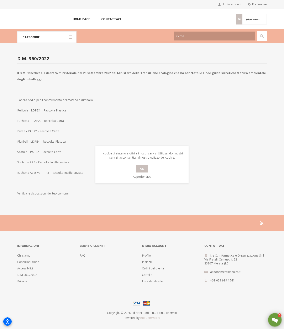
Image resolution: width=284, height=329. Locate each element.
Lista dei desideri (153, 281)
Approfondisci (142, 177)
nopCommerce (150, 318)
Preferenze (259, 4)
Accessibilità (25, 268)
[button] (275, 320)
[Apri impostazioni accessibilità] (7, 321)
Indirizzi (147, 262)
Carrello (147, 275)
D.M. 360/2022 (27, 275)
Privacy (22, 281)
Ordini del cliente (153, 268)
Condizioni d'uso (28, 262)
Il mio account (232, 4)
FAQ (82, 255)
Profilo (146, 255)
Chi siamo (24, 255)
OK (142, 168)
